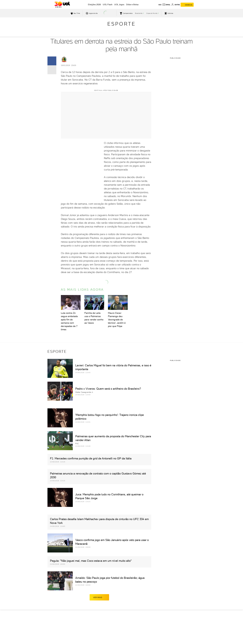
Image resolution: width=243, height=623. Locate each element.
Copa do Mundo (151, 13)
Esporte (121, 24)
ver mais (97, 597)
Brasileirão (139, 13)
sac (160, 5)
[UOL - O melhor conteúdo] (62, 4)
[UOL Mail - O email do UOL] (166, 4)
